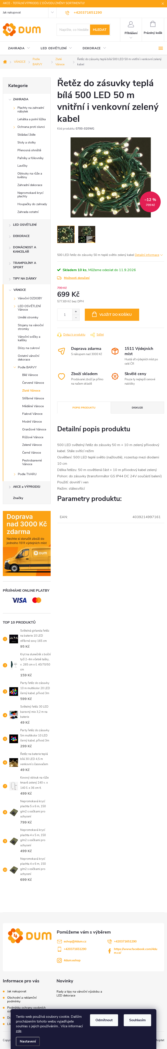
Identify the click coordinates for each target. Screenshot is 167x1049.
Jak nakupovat (12, 13)
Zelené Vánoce (32, 445)
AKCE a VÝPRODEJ (26, 487)
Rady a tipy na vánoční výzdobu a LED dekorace (79, 994)
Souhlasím (137, 1020)
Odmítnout (104, 1020)
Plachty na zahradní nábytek (30, 110)
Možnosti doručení (77, 278)
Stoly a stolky (26, 142)
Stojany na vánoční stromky (30, 327)
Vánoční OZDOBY (30, 298)
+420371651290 (125, 941)
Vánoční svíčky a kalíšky (29, 339)
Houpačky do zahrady (32, 204)
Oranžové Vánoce (34, 429)
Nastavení (28, 1041)
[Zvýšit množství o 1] (75, 312)
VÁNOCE (19, 290)
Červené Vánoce (33, 383)
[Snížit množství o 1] (75, 318)
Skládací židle (26, 135)
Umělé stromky (28, 317)
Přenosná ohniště (29, 150)
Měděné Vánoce (33, 406)
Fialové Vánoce (32, 414)
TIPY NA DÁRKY (25, 279)
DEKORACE (21, 236)
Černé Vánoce (31, 453)
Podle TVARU (27, 474)
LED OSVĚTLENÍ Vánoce (29, 308)
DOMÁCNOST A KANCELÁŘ (24, 249)
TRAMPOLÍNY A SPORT (24, 265)
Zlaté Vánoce (31, 391)
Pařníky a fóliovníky (30, 158)
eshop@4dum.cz (75, 941)
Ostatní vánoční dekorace (28, 358)
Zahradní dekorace (29, 185)
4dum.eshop (72, 960)
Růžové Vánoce (32, 437)
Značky (18, 498)
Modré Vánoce (32, 422)
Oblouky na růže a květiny (29, 175)
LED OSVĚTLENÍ (25, 225)
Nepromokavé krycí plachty (30, 195)
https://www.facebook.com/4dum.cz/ (135, 951)
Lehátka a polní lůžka (31, 119)
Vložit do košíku (115, 314)
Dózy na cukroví (29, 348)
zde (18, 1031)
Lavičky (22, 166)
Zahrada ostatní (27, 212)
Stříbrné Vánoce (33, 398)
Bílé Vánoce (30, 375)
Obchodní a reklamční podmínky (22, 999)
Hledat (100, 29)
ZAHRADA (20, 99)
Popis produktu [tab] (83, 407)
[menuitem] (19, 48)
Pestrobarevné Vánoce (32, 462)
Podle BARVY (27, 367)
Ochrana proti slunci (31, 127)
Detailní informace (147, 255)
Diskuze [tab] (137, 407)
